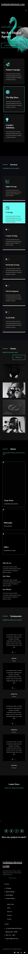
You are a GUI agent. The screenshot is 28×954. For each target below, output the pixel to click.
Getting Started (10, 45)
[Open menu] (26, 10)
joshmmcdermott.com (13, 4)
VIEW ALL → (19, 357)
